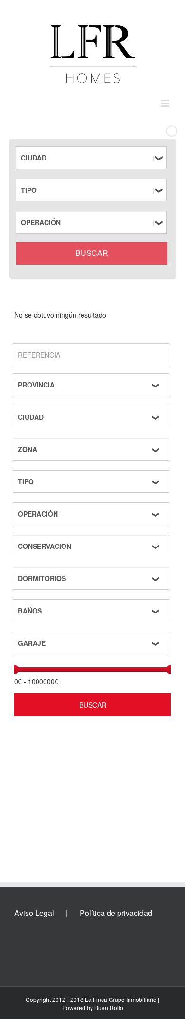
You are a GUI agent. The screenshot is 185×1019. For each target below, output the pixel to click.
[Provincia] (92, 384)
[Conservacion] (92, 546)
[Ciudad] (92, 157)
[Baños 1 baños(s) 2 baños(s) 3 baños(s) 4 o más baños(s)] (92, 610)
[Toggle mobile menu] (166, 103)
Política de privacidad (116, 913)
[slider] (14, 669)
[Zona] (92, 449)
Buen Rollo (108, 1007)
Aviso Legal (34, 913)
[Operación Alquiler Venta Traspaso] (92, 222)
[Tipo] (92, 190)
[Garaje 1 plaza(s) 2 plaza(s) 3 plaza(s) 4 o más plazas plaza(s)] (92, 643)
